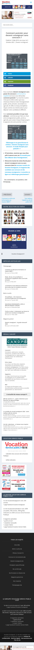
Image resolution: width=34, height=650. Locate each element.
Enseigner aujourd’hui (16, 565)
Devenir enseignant (22, 42)
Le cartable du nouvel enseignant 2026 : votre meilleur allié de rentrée (16, 412)
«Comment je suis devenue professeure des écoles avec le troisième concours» (16, 286)
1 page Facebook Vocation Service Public (14, 527)
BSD (6, 384)
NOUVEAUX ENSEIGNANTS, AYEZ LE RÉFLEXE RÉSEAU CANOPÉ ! (15, 304)
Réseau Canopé (17, 553)
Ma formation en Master (16, 573)
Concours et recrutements (15, 557)
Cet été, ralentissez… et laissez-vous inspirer (15, 424)
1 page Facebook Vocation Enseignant (14, 504)
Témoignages (7, 266)
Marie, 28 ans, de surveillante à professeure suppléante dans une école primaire (16, 278)
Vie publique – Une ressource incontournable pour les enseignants (15, 297)
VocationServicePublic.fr (14, 509)
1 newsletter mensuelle (10, 523)
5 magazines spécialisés (10, 519)
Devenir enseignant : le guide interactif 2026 (16, 323)
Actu (15, 545)
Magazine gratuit (8, 319)
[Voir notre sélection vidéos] (14, 223)
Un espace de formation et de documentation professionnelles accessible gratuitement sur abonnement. (17, 388)
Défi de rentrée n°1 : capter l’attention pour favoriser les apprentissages (15, 399)
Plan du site (17, 640)
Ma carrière (16, 569)
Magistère (8, 374)
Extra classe (8, 362)
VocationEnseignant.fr (14, 500)
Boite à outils (7, 293)
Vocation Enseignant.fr (18, 254)
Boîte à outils (16, 549)
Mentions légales (15, 638)
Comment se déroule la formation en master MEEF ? (15, 270)
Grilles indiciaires (11, 460)
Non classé (16, 581)
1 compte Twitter (8, 525)
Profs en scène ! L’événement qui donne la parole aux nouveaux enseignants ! (17, 312)
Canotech (7, 350)
